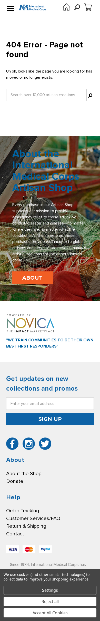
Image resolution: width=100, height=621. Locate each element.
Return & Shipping (26, 526)
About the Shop (24, 474)
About (32, 278)
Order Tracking (22, 511)
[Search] (90, 96)
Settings (50, 590)
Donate (14, 481)
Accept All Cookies (50, 613)
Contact (15, 534)
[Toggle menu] (10, 8)
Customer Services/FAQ (33, 518)
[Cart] (88, 7)
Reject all (50, 601)
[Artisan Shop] (66, 7)
